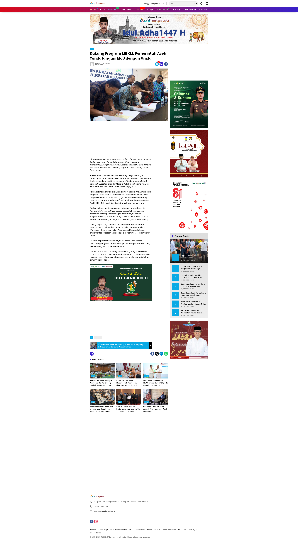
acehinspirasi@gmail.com (104, 511)
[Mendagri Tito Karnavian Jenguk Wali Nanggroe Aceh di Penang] (155, 396)
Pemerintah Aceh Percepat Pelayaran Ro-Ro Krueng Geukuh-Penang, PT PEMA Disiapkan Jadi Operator (101, 383)
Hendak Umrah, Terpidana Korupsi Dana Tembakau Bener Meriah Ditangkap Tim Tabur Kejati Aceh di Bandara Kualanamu (193, 276)
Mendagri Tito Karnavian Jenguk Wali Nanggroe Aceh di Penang (155, 409)
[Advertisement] (121, 139)
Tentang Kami (106, 530)
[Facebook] (152, 354)
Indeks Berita (95, 533)
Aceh (92, 49)
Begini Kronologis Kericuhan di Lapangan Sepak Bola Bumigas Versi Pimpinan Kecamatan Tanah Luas (101, 409)
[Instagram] (96, 521)
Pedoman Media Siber (124, 530)
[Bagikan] (166, 64)
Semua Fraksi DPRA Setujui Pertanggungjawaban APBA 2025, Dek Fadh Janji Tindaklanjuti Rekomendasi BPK (128, 409)
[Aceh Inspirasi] (98, 3)
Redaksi (93, 530)
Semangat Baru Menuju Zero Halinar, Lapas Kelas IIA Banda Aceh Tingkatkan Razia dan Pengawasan (193, 285)
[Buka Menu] (206, 3)
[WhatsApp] (166, 354)
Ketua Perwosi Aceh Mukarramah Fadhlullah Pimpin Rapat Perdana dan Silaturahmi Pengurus (127, 383)
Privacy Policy (189, 530)
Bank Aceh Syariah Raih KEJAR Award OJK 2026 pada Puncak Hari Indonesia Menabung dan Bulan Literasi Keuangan (155, 383)
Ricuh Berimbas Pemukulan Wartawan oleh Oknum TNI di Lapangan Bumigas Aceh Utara (193, 303)
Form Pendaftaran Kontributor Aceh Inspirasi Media (158, 530)
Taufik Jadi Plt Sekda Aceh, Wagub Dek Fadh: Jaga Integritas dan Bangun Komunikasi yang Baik (192, 267)
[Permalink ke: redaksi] (92, 64)
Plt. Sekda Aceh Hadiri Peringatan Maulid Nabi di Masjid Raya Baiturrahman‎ (192, 312)
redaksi (97, 63)
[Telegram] (161, 354)
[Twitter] (157, 354)
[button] (195, 3)
